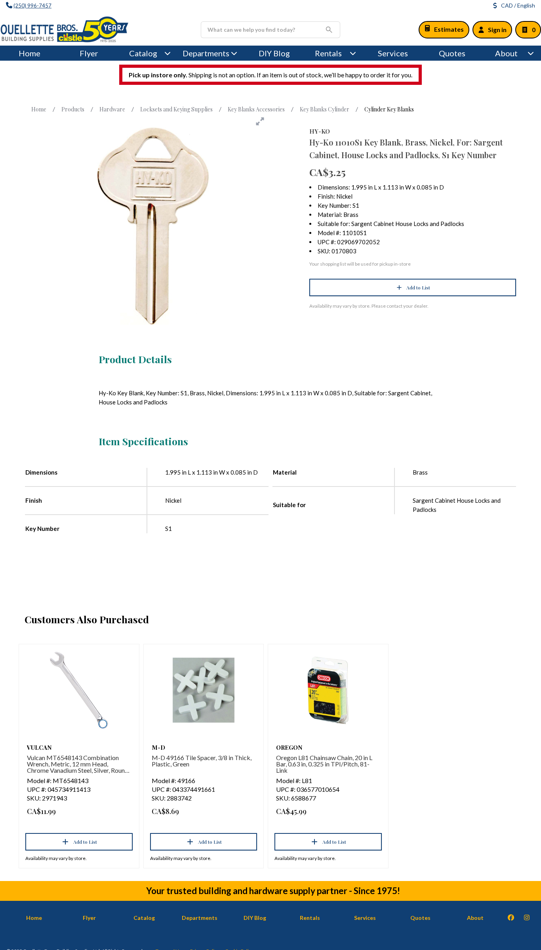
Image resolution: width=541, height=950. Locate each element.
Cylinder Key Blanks (389, 109)
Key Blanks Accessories (256, 109)
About (506, 53)
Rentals (328, 53)
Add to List (418, 287)
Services (393, 53)
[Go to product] (79, 690)
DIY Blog (274, 53)
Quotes (452, 53)
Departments (206, 53)
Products (72, 109)
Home (29, 53)
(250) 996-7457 (32, 5)
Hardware (112, 109)
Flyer (89, 53)
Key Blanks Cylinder (324, 109)
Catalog (144, 917)
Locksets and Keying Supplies (176, 109)
